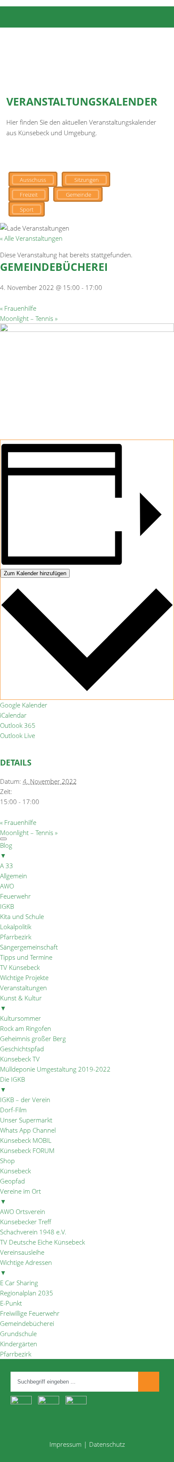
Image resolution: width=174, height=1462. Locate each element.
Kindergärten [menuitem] (18, 1343)
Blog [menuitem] (6, 850)
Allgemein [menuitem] (13, 876)
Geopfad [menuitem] (12, 1181)
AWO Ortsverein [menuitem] (22, 1211)
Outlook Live (17, 735)
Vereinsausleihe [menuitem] (22, 1252)
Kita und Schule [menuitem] (22, 916)
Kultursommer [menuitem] (20, 1018)
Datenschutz (107, 1444)
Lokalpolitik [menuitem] (15, 926)
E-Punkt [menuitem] (11, 1303)
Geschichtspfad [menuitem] (22, 1048)
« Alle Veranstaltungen (31, 238)
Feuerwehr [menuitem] (15, 896)
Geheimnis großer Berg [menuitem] (33, 1038)
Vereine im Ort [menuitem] (20, 1196)
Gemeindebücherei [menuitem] (27, 1323)
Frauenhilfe (18, 308)
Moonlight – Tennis (28, 318)
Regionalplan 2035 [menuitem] (26, 1293)
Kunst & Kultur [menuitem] (21, 1003)
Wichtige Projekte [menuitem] (24, 977)
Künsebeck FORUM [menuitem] (27, 1150)
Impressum (65, 1444)
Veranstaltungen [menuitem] (23, 987)
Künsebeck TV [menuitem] (20, 1059)
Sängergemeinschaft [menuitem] (29, 947)
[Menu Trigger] (3, 839)
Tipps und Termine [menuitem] (26, 957)
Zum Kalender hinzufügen (35, 573)
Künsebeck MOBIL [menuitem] (26, 1140)
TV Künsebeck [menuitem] (20, 967)
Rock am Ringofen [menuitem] (25, 1028)
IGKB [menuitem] (7, 906)
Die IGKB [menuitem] (12, 1084)
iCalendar (13, 715)
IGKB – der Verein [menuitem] (25, 1099)
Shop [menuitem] (7, 1160)
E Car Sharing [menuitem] (19, 1282)
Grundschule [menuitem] (18, 1333)
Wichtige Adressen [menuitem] (26, 1267)
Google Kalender (23, 705)
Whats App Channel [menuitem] (28, 1130)
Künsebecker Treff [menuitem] (25, 1221)
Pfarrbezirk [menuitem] (15, 937)
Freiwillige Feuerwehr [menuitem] (30, 1313)
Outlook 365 (17, 725)
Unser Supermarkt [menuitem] (26, 1120)
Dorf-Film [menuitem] (13, 1110)
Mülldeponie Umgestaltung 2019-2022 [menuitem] (55, 1069)
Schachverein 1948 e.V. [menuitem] (33, 1232)
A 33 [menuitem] (6, 865)
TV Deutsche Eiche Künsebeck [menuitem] (42, 1242)
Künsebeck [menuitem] (15, 1171)
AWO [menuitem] (7, 886)
